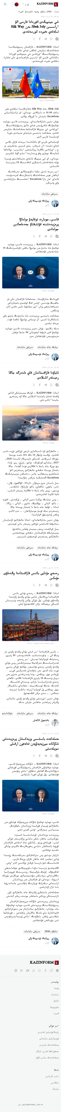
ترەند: (56, 12)
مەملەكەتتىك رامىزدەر (49, 1045)
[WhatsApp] (51, 39)
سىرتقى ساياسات (50, 194)
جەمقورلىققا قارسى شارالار (47, 1051)
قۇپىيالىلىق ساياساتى (49, 1039)
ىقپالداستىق (6, 714)
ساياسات (55, 995)
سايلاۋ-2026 (51, 932)
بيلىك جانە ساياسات (48, 347)
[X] (34, 39)
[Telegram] (45, 39)
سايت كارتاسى (52, 1076)
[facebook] (45, 970)
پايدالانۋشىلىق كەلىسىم (48, 1032)
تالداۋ (56, 1001)
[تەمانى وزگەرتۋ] (14, 4)
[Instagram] (57, 39)
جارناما (56, 1089)
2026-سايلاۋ (46, 12)
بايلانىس (55, 1083)
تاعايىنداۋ (29, 12)
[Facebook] (39, 39)
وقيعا (36, 12)
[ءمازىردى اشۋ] (5, 4)
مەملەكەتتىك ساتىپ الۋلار (47, 1058)
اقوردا (21, 12)
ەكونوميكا (54, 1007)
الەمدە (56, 1014)
